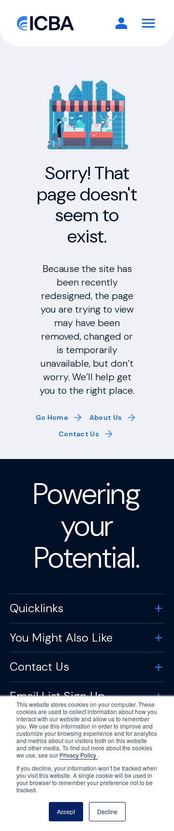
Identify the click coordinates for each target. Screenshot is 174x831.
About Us (105, 417)
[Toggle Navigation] (148, 23)
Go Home (52, 417)
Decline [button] (107, 811)
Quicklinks (36, 608)
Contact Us (78, 434)
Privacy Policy (78, 755)
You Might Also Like (61, 637)
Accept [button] (66, 811)
